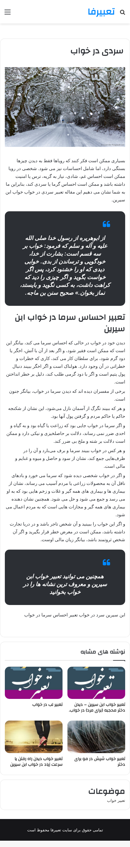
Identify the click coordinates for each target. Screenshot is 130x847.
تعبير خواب (116, 800)
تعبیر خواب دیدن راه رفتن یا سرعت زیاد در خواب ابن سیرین (36, 761)
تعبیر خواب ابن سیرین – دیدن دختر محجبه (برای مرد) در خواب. (97, 707)
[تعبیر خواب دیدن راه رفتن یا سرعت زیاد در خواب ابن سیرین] (34, 737)
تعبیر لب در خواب (47, 705)
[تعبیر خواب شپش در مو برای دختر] (96, 737)
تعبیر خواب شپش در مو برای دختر (99, 761)
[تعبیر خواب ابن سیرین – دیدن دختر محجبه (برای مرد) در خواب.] (96, 683)
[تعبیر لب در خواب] (34, 683)
